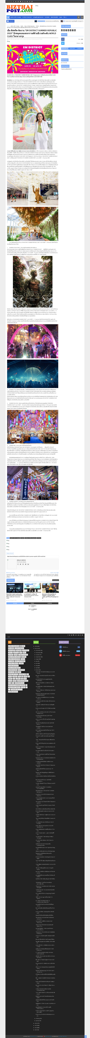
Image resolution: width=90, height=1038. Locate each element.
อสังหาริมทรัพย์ (54, 17)
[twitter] (16, 2)
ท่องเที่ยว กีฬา (21, 669)
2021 (36, 1029)
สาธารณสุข (11, 661)
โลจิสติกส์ (15, 676)
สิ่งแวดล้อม (11, 648)
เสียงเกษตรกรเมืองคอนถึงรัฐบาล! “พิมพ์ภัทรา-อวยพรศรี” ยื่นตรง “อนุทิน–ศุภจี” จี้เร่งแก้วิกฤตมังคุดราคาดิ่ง (50, 596)
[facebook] (13, 2)
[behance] (27, 2)
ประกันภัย (47, 17)
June (37, 663)
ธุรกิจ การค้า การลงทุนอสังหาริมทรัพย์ (17, 685)
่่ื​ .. (9, 689)
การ (9, 682)
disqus (32, 603)
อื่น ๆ (65, 17)
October (38, 654)
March (37, 670)
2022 (36, 1027)
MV (27, 674)
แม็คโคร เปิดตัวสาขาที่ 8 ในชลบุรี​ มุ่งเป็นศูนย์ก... (45, 733)
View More (56, 580)
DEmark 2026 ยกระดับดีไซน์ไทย (24, 21)
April (37, 667)
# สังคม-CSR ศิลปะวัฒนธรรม (30, 538)
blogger (15, 603)
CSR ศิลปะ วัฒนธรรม (13, 663)
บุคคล (25, 676)
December (38, 650)
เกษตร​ (44, 584)
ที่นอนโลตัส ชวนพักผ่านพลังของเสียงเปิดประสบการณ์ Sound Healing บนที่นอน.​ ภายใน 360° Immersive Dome (14, 596)
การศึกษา (18, 678)
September (38, 656)
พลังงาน (10, 652)
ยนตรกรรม (16, 652)
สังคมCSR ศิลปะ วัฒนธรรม (14, 687)
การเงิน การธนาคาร (27, 17)
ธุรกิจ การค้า (11, 672)
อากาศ (10, 680)
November (38, 652)
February (38, 1018)
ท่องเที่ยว (24, 656)
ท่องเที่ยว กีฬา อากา (19, 682)
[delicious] (32, 2)
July (37, 661)
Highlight (72, 48)
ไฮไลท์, (40, 39)
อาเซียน (23, 687)
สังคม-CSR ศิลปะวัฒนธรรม (30, 26)
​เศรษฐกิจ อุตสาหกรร (13, 691)
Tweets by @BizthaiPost (66, 69)
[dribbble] (23, 2)
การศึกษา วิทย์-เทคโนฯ (69, 21)
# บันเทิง (22, 538)
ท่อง (13, 682)
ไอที (21, 652)
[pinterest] (18, 2)
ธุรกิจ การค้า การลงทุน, (21, 39)
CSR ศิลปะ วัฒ (22, 674)
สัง (28, 676)
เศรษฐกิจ (21, 663)
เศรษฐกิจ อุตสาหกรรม (38, 17)
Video (10, 676)
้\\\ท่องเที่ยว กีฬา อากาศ (16, 689)
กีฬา (19, 676)
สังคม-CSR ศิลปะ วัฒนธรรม (14, 656)
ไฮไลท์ (37, 26)
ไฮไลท (14, 680)
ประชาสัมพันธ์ (25, 650)
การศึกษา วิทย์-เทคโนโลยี (14, 659)
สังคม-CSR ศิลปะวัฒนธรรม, (34, 39)
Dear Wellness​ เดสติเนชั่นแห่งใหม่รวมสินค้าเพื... (45, 809)
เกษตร (60, 17)
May (37, 665)
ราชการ (22, 659)
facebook (50, 603)
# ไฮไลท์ (39, 538)
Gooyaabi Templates (63, 1036)
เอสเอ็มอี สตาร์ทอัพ (13, 669)
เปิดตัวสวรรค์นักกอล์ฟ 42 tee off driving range (45, 851)
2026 (36, 646)
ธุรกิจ (25, 678)
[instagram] (30, 2)
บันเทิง (22, 26)
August (37, 659)
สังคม (24, 652)
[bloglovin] (20, 2)
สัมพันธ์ (10, 678)
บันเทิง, (27, 39)
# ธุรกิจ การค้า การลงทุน (14, 538)
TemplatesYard (48, 1036)
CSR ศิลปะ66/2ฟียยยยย (23, 680)
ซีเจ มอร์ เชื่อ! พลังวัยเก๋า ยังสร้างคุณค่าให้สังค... (45, 939)
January (37, 1020)
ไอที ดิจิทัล (19, 650)
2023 (36, 1025)
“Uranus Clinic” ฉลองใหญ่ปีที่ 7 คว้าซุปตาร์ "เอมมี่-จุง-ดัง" (48, 21)
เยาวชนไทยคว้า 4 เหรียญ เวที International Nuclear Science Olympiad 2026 (31, 595)
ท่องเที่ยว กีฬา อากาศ (11, 584)
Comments (80, 48)
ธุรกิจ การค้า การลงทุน (16, 17)
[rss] (25, 2)
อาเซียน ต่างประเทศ (23, 654)
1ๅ (13, 678)
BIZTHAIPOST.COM (33, 1036)
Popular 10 (65, 48)
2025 (36, 648)
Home (8, 26)
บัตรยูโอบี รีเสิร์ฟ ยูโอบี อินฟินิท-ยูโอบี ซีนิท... (45, 915)
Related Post (11, 580)
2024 (36, 1023)
